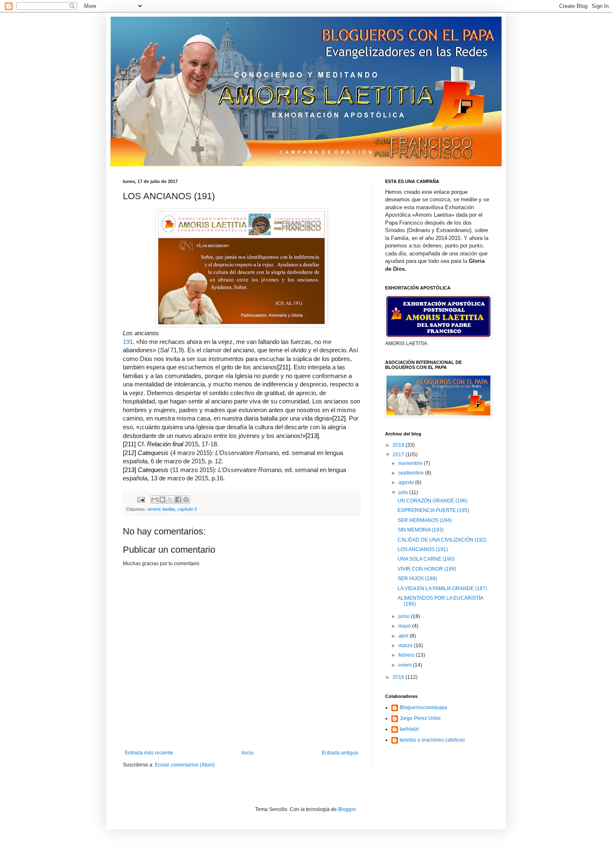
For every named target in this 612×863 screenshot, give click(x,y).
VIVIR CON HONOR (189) (427, 569)
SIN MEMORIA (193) (421, 530)
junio (404, 616)
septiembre (411, 473)
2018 (399, 445)
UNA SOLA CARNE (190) (426, 559)
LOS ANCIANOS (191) (423, 549)
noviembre (411, 463)
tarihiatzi (409, 729)
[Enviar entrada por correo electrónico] (140, 499)
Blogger (347, 809)
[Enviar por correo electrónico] (154, 499)
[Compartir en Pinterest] (186, 499)
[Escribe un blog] (162, 499)
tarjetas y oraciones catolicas (432, 740)
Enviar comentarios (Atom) (185, 765)
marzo (406, 645)
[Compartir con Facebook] (178, 499)
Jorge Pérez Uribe (420, 718)
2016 (399, 677)
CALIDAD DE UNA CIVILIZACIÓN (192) (442, 540)
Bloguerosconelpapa (423, 707)
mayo (405, 626)
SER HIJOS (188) (417, 578)
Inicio (247, 753)
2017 (399, 454)
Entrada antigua (340, 753)
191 (128, 342)
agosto (406, 482)
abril (404, 636)
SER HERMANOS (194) (425, 520)
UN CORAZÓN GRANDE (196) (433, 501)
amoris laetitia (161, 509)
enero (405, 665)
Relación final (165, 444)
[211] (283, 367)
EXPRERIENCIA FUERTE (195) (433, 510)
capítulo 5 (187, 509)
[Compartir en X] (170, 499)
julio (403, 492)
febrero (407, 655)
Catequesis (153, 453)
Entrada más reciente (149, 753)
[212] (339, 418)
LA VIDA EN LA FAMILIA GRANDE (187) (442, 588)
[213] (312, 436)
